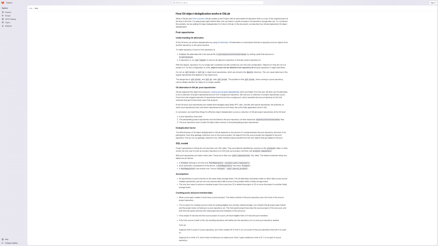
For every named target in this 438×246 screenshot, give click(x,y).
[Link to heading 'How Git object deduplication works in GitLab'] (231, 13)
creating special (224, 92)
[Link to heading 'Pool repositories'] (195, 32)
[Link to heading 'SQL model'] (189, 143)
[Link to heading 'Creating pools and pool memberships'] (214, 193)
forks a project (198, 18)
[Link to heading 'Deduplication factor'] (197, 128)
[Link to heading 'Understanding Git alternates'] (205, 38)
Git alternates (223, 42)
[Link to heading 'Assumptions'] (190, 174)
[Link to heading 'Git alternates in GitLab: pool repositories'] (217, 87)
